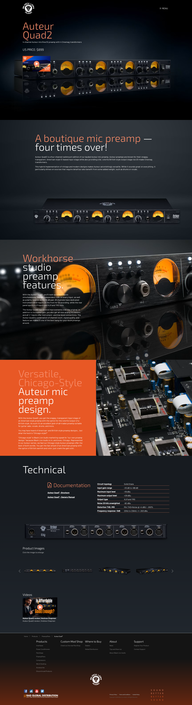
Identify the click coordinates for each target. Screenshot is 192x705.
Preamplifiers (46, 636)
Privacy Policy (113, 694)
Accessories (40, 667)
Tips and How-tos (116, 649)
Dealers (87, 645)
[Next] (163, 571)
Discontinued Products (44, 671)
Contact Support (139, 649)
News (111, 645)
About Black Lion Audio (118, 653)
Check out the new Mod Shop (70, 645)
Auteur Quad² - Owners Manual (61, 497)
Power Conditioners (43, 649)
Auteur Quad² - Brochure (58, 492)
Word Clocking (41, 664)
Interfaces (39, 645)
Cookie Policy (136, 694)
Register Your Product (141, 645)
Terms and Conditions (124, 694)
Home (26, 636)
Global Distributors (91, 649)
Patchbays (39, 653)
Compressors (40, 660)
